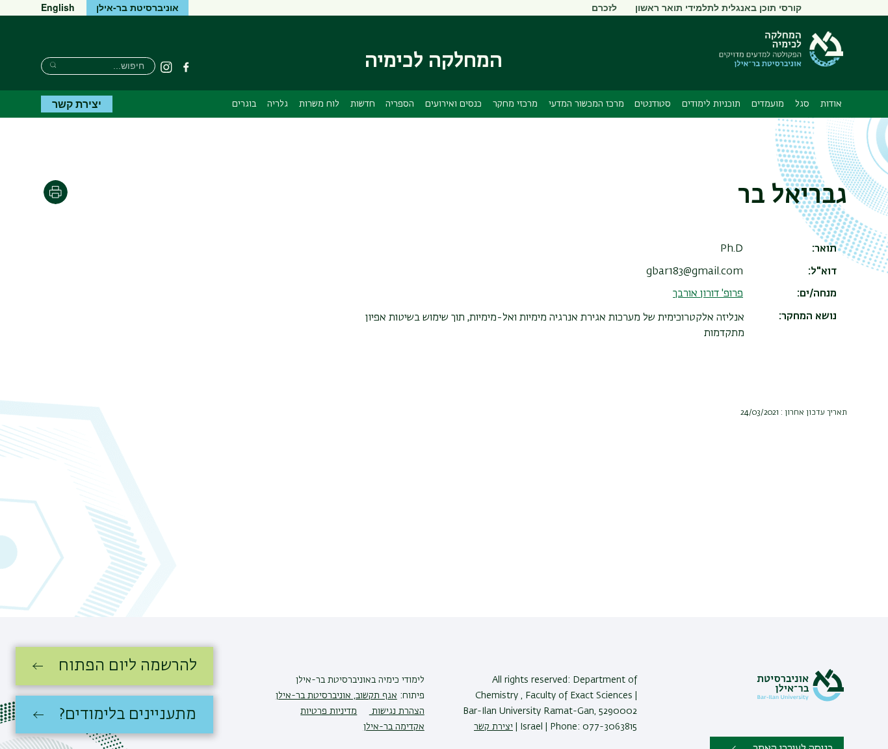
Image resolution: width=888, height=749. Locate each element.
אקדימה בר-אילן (393, 726)
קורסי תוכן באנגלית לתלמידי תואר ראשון (718, 7)
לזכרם (604, 7)
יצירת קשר (76, 103)
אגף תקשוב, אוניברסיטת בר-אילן (336, 695)
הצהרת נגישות (396, 711)
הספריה (399, 104)
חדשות (362, 104)
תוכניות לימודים (711, 104)
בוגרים (244, 104)
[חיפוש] (53, 64)
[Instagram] (166, 67)
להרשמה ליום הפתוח (128, 666)
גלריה (277, 104)
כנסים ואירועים (453, 104)
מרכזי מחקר (515, 104)
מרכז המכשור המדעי (586, 104)
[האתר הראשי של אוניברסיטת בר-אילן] (800, 698)
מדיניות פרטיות (328, 711)
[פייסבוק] (186, 67)
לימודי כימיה (400, 680)
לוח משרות (319, 104)
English (58, 7)
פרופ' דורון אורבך (708, 294)
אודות (831, 104)
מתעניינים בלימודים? (127, 714)
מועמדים (767, 104)
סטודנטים (652, 104)
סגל (802, 104)
